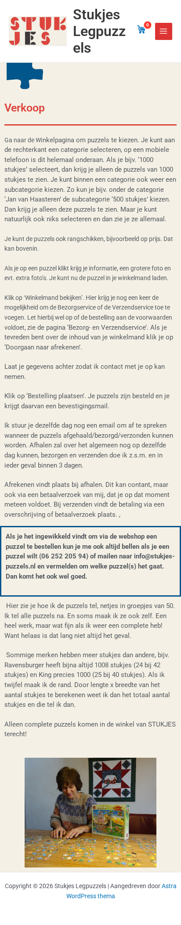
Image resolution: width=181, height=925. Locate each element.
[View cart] (141, 29)
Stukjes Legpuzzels (99, 31)
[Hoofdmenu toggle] (163, 31)
